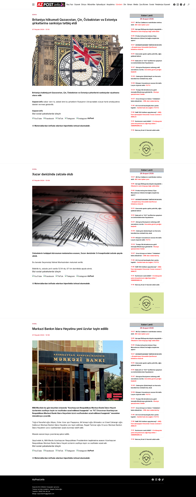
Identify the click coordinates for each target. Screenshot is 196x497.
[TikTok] (184, 5)
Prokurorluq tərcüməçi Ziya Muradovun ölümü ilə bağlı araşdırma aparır (145, 38)
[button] (33, 4)
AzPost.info (38, 479)
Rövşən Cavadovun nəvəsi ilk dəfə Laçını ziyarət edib (146, 84)
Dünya (34, 14)
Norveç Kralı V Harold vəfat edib (145, 130)
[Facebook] (174, 5)
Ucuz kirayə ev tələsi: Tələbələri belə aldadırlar (145, 100)
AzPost (90, 118)
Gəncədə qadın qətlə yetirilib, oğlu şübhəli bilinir (146, 55)
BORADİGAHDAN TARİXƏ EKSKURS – (146, 47)
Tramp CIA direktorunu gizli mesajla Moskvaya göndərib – (145, 92)
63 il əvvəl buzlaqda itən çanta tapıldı (145, 107)
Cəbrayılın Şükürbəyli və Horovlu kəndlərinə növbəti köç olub (146, 77)
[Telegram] (181, 5)
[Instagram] (178, 5)
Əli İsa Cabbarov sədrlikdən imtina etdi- (146, 24)
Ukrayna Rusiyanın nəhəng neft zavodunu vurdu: (146, 69)
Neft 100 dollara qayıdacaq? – (146, 114)
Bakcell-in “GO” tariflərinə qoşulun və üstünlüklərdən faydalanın (146, 62)
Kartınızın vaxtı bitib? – (146, 123)
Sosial (34, 169)
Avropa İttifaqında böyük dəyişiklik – (147, 30)
